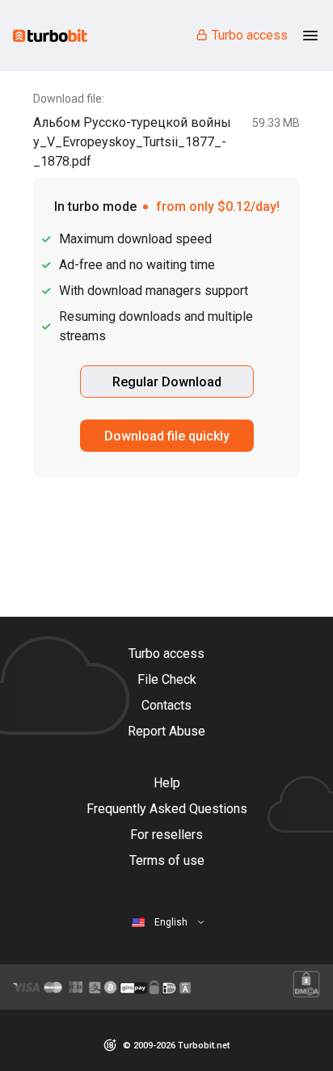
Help (167, 783)
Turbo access (250, 35)
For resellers (166, 834)
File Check (166, 679)
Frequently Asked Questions (166, 808)
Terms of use (166, 860)
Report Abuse (166, 731)
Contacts (166, 705)
